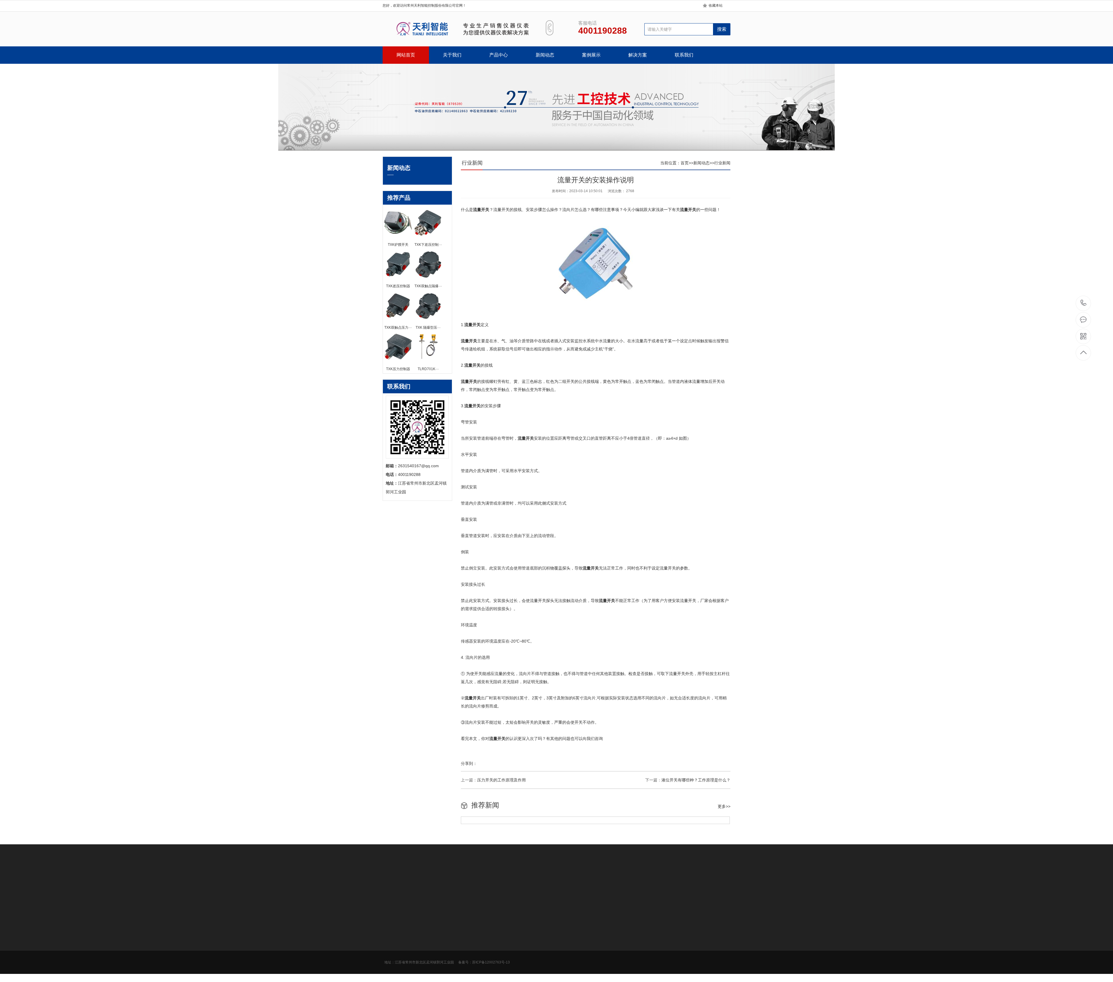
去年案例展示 (515, 941)
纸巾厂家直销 (614, 883)
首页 (685, 163)
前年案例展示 (515, 949)
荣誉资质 (391, 949)
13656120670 (1083, 303)
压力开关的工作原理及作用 (501, 780)
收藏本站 (716, 5)
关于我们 (452, 54)
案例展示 (591, 54)
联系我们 (684, 54)
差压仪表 (431, 941)
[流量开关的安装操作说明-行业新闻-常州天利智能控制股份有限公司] (457, 29)
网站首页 (406, 54)
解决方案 (637, 54)
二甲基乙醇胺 (419, 883)
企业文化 (391, 932)
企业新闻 (471, 941)
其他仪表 (431, 975)
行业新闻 (722, 163)
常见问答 (471, 949)
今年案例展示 (515, 932)
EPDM (469, 883)
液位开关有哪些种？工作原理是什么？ (695, 780)
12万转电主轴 (541, 883)
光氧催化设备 (447, 883)
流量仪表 (431, 958)
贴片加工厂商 (643, 883)
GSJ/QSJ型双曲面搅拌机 (502, 883)
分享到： (469, 763)
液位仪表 (431, 967)
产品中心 (498, 54)
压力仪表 (431, 932)
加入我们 (391, 941)
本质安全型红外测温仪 (578, 883)
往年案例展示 (515, 958)
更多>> (724, 806)
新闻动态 (545, 54)
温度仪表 (431, 949)
